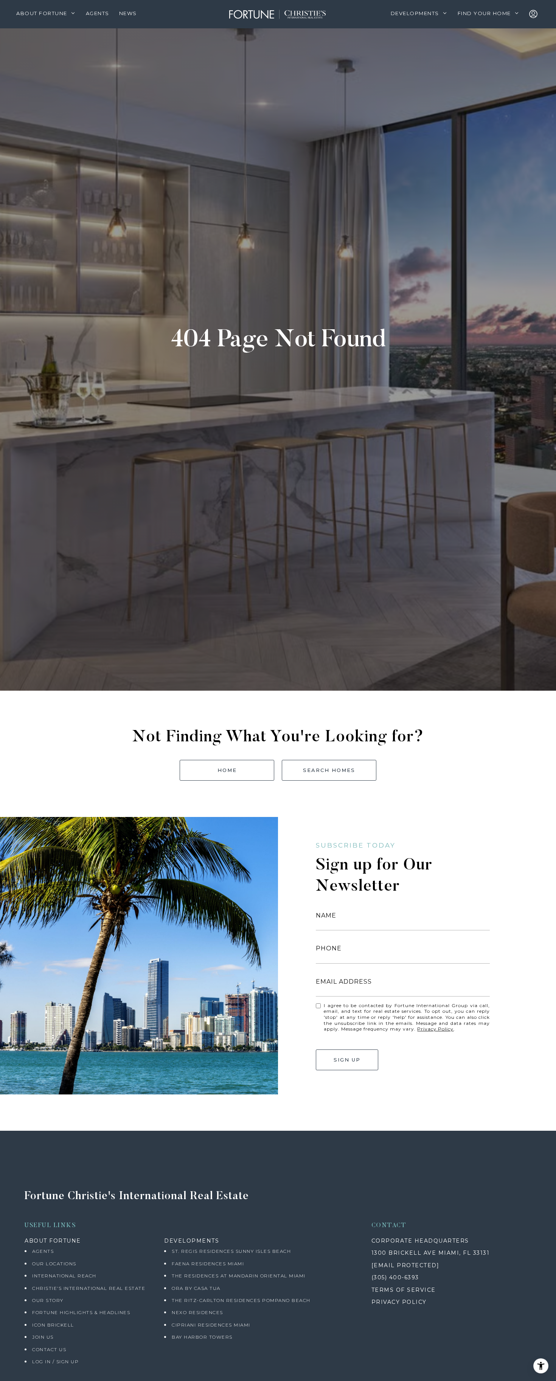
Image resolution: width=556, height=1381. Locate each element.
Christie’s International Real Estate (88, 1288)
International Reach (64, 1276)
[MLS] (535, 14)
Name (326, 915)
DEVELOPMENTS (191, 1240)
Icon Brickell (53, 1325)
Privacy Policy (435, 1029)
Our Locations (54, 1263)
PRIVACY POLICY (399, 1302)
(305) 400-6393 (395, 1277)
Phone (329, 948)
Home (227, 770)
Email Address (344, 981)
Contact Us (49, 1349)
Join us (43, 1337)
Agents (43, 1251)
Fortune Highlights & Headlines (81, 1312)
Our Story (48, 1300)
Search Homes (329, 770)
